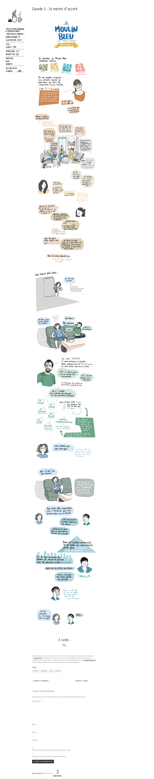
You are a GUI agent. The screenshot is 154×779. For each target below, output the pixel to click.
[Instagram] (57, 771)
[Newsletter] (57, 775)
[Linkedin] (57, 773)
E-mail (34, 732)
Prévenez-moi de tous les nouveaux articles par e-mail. (49, 756)
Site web (34, 740)
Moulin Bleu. (38, 658)
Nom (34, 724)
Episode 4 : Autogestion (41, 681)
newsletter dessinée (89, 660)
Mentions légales (37, 773)
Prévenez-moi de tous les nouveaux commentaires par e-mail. (51, 750)
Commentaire (37, 701)
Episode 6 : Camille (82, 681)
